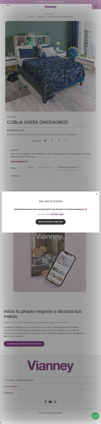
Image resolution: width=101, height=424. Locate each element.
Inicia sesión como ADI (50, 222)
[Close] (96, 193)
